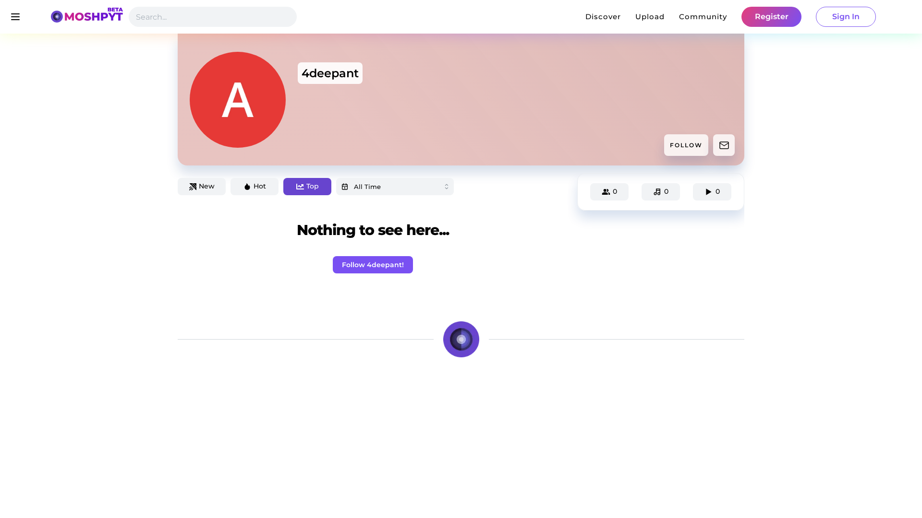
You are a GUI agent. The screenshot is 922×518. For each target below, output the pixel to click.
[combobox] (395, 186)
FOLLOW (686, 145)
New (207, 186)
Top (312, 186)
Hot (260, 186)
